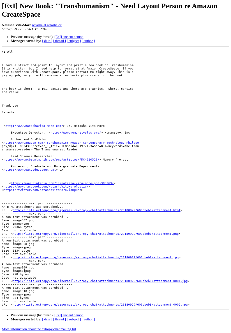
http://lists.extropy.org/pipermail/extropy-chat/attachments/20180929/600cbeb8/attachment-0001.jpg (100, 281)
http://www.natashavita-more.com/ (34, 125)
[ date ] (47, 41)
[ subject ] (74, 41)
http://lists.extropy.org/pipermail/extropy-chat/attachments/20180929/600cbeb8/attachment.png (96, 233)
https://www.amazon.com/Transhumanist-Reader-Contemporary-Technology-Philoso (71, 142)
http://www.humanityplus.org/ (76, 132)
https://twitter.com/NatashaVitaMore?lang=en (42, 190)
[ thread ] (59, 41)
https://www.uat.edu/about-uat (30, 169)
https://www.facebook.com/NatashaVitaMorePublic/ (46, 186)
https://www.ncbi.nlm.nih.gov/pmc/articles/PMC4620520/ (51, 159)
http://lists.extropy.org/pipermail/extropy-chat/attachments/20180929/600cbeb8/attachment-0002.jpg (100, 304)
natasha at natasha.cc (47, 25)
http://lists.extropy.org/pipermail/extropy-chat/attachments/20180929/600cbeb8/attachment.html (96, 210)
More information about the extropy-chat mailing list (39, 329)
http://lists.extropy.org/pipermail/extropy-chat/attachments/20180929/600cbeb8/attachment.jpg (96, 257)
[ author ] (88, 41)
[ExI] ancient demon (68, 37)
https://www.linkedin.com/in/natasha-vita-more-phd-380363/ (62, 183)
